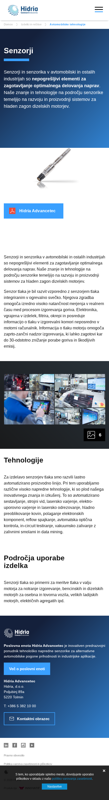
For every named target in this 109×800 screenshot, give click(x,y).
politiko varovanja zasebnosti (72, 778)
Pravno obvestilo (14, 755)
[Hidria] (23, 10)
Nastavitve (54, 786)
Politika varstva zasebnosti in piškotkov (28, 764)
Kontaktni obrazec (33, 719)
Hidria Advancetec (37, 211)
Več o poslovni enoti (27, 669)
